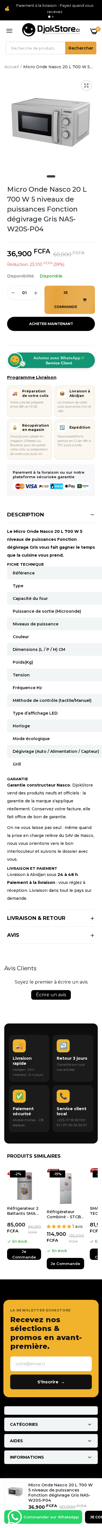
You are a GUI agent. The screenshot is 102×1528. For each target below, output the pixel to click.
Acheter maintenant (51, 324)
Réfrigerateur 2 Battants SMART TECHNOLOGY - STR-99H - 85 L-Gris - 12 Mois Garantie (24, 1211)
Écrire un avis (51, 994)
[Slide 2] (53, 17)
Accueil (11, 66)
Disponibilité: (21, 276)
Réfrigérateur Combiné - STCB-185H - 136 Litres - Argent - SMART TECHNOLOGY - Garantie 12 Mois (65, 1214)
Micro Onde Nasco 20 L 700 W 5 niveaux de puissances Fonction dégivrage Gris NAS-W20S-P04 (47, 209)
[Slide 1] (49, 17)
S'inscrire (51, 1381)
